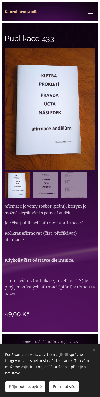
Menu (90, 11)
